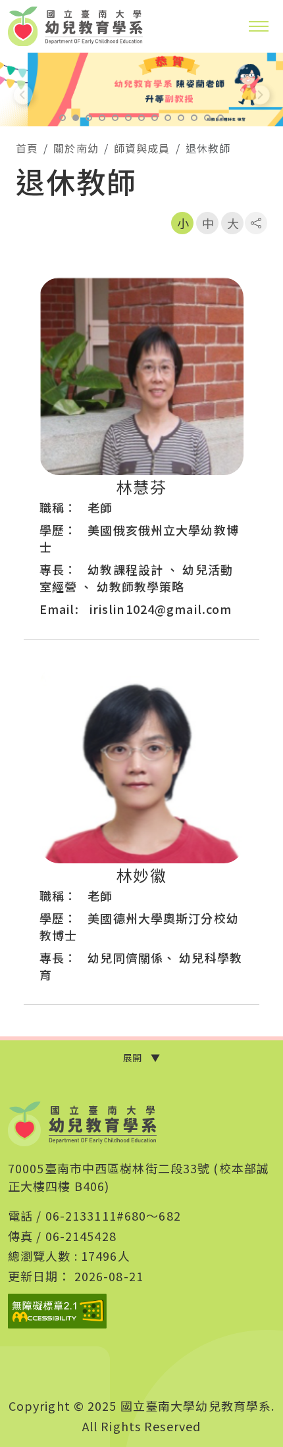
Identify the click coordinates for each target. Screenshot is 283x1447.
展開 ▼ (141, 1057)
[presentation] (23, 95)
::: (13, 145)
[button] (62, 117)
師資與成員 (142, 148)
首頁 (27, 148)
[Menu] (259, 26)
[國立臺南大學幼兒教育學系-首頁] (82, 1124)
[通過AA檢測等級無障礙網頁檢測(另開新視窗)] (57, 1311)
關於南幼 (75, 148)
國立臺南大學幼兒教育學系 (75, 26)
